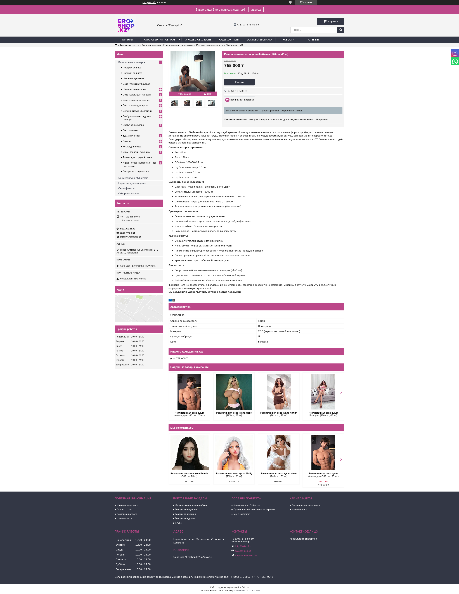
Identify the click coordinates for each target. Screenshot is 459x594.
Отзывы (313, 39)
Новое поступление (133, 78)
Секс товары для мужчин (136, 100)
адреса (256, 9)
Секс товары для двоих (135, 105)
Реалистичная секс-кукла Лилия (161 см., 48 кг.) (278, 414)
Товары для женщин (186, 514)
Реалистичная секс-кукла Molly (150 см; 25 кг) (234, 475)
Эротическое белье (133, 125)
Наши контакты (229, 39)
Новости (288, 39)
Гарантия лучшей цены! (132, 183)
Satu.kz (245, 587)
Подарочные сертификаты (137, 171)
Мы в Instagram (241, 514)
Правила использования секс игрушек (254, 509)
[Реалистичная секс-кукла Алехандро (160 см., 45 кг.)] (189, 392)
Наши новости (124, 518)
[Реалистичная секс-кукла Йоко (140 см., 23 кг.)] (278, 452)
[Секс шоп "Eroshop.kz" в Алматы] (125, 34)
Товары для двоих (185, 518)
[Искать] (340, 30)
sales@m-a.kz (127, 232)
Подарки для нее (132, 67)
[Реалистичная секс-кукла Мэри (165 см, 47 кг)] (234, 392)
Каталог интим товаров (159, 39)
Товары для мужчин (186, 509)
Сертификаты (126, 188)
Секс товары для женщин (137, 94)
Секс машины (130, 130)
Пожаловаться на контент (246, 590)
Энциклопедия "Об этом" (133, 177)
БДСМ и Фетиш (131, 135)
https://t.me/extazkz (130, 237)
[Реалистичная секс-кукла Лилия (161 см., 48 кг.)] (278, 392)
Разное (127, 141)
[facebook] (170, 300)
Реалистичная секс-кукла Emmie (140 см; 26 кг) (189, 475)
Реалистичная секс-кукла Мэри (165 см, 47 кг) (234, 414)
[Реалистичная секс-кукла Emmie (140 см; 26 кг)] (189, 452)
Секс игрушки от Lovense (136, 84)
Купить (239, 82)
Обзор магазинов (128, 193)
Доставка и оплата (259, 39)
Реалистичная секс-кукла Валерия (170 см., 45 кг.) (323, 414)
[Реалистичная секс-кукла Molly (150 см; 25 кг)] (234, 452)
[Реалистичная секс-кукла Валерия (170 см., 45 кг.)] (323, 392)
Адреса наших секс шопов (306, 505)
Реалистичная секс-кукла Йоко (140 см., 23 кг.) (279, 475)
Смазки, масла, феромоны (137, 111)
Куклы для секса (151, 45)
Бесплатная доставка (242, 99)
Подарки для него (132, 73)
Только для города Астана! (137, 157)
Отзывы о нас (124, 509)
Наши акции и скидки (134, 89)
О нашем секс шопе (198, 39)
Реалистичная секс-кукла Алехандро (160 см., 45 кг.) (189, 414)
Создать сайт (149, 2)
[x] (173, 300)
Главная (127, 39)
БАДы (178, 523)
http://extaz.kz (127, 228)
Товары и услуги (129, 45)
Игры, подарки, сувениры (136, 152)
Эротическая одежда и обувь (191, 505)
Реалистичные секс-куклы (178, 45)
